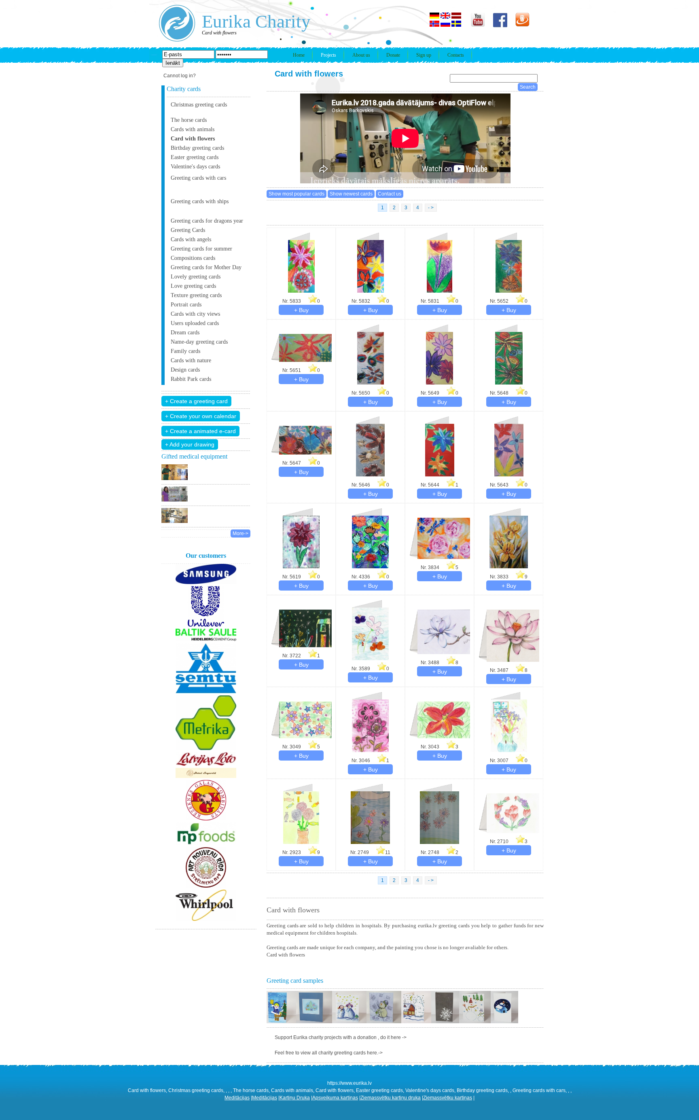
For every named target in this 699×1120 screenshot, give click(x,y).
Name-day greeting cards (199, 342)
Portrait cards (186, 305)
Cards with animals (192, 129)
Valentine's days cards (195, 167)
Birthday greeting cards (197, 148)
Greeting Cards (188, 230)
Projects (328, 55)
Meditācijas (237, 1098)
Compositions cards (193, 258)
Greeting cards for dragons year (207, 221)
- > (431, 207)
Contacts (455, 55)
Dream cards (185, 332)
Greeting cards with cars (198, 178)
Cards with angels (191, 239)
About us (361, 55)
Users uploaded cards (195, 323)
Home (299, 55)
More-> (240, 533)
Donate (393, 55)
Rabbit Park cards (191, 379)
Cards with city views (195, 314)
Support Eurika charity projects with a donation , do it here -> (341, 1037)
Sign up (423, 55)
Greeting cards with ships (200, 201)
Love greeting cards (193, 286)
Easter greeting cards (194, 157)
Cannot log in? (179, 76)
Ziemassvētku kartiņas (447, 1098)
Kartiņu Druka (295, 1098)
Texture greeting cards (196, 295)
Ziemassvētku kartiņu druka (390, 1098)
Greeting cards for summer (201, 249)
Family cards (185, 351)
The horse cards (189, 120)
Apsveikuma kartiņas (335, 1098)
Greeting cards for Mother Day (206, 267)
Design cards (185, 370)
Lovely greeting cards (195, 277)
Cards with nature (191, 360)
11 (387, 852)
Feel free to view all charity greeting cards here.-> (329, 1053)
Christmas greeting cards (199, 105)
